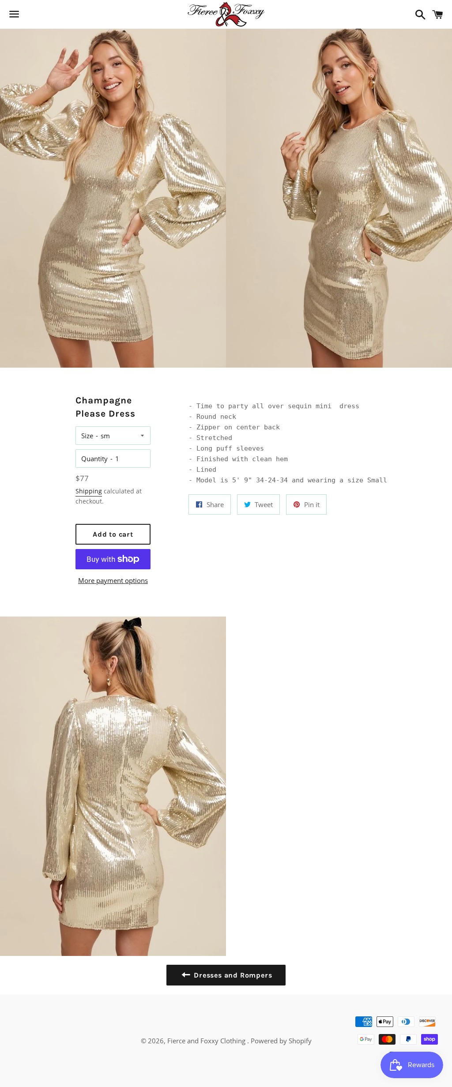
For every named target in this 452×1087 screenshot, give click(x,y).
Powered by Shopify (281, 1040)
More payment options (113, 580)
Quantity (94, 458)
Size (87, 435)
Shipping (88, 491)
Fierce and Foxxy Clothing (207, 1040)
